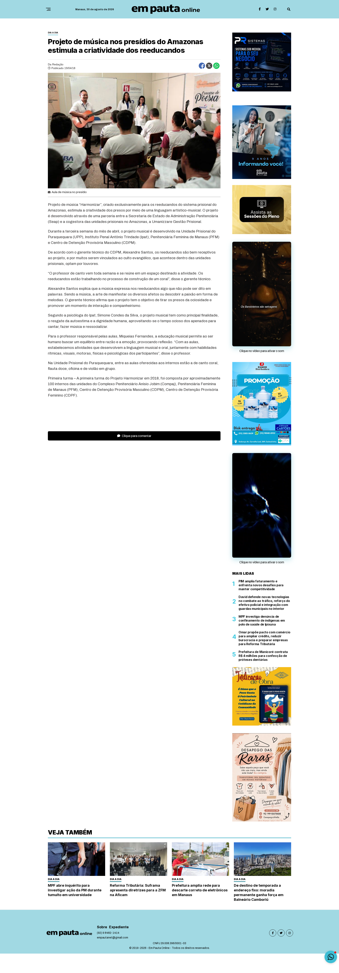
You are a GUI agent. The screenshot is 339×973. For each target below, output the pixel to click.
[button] (330, 957)
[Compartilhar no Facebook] (202, 66)
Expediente (119, 927)
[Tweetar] (209, 66)
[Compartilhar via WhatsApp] (216, 66)
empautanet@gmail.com (112, 937)
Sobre (102, 927)
